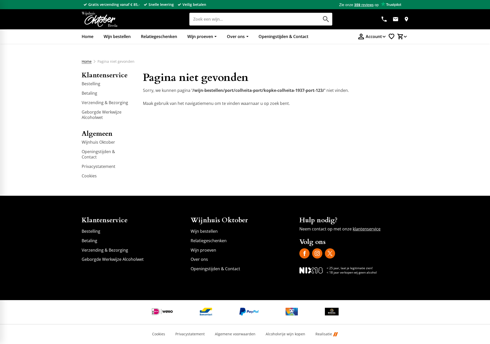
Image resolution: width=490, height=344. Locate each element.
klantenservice (367, 229)
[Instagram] (317, 253)
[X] (330, 253)
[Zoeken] (326, 19)
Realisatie (323, 334)
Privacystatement (190, 334)
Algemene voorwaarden (235, 334)
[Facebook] (304, 253)
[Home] (99, 19)
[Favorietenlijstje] (391, 36)
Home (87, 61)
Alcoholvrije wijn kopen (285, 334)
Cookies (158, 334)
